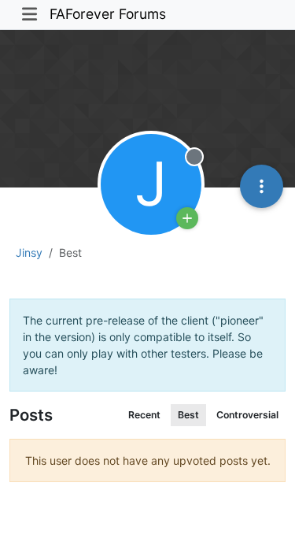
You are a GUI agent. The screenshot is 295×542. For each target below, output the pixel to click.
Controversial (247, 415)
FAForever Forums (108, 14)
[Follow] (187, 218)
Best (188, 415)
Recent (144, 415)
